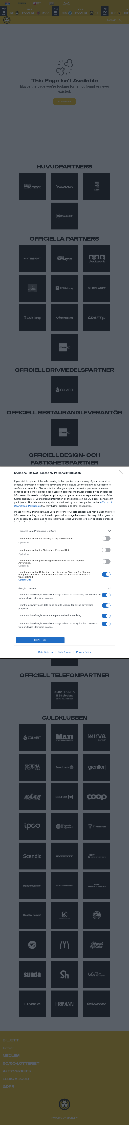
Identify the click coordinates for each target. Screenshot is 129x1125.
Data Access (64, 652)
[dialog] (64, 562)
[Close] (122, 473)
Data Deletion (45, 652)
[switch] (106, 538)
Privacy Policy (83, 652)
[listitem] (64, 531)
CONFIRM (40, 640)
